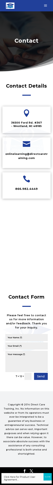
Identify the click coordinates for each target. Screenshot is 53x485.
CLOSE (48, 477)
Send (41, 376)
